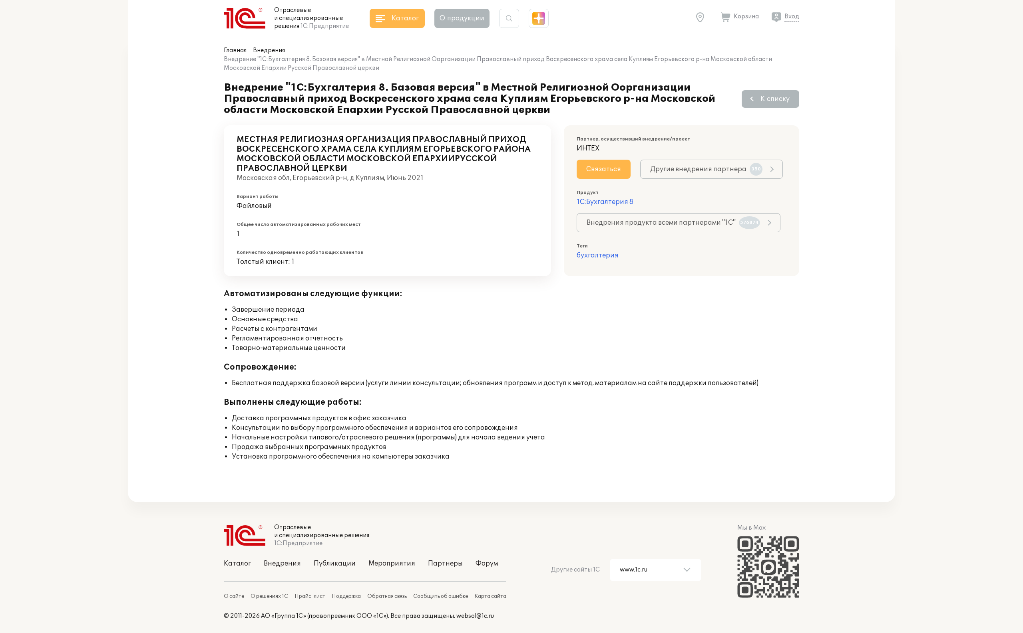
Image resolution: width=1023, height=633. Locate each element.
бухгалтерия (598, 255)
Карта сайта (490, 596)
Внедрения (269, 50)
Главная (235, 50)
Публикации (335, 564)
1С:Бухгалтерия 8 (605, 202)
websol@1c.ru (475, 616)
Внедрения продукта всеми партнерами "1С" (673, 223)
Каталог (237, 564)
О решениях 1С (269, 596)
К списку (775, 99)
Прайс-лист (310, 596)
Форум (487, 564)
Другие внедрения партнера (705, 169)
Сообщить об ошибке (440, 596)
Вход (791, 16)
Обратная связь (387, 596)
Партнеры (445, 564)
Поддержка (346, 596)
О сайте (234, 596)
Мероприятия (391, 564)
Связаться (603, 169)
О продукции (462, 18)
